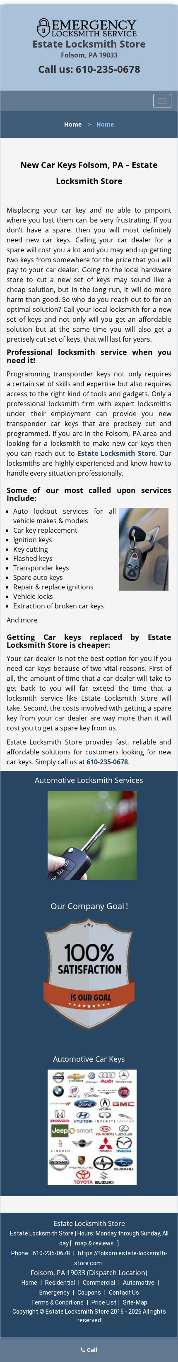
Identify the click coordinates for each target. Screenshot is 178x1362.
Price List (103, 1302)
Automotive (138, 1282)
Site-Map (135, 1302)
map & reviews (95, 1243)
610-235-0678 (108, 69)
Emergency (54, 1292)
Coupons (89, 1292)
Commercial (99, 1282)
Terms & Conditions (57, 1302)
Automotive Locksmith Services (89, 780)
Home (73, 124)
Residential (60, 1282)
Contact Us (124, 1292)
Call (91, 1350)
